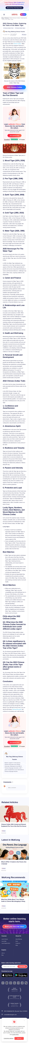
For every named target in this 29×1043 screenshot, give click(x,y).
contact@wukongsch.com (10, 1014)
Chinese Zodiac (17, 43)
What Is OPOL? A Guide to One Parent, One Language (13, 862)
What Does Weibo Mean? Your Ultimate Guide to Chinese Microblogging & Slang (13, 900)
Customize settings (8, 1038)
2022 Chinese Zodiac (14, 87)
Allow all (19, 1038)
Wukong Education (17, 709)
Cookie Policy (15, 1034)
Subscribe (22, 966)
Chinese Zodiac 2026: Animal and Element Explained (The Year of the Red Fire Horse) (13, 825)
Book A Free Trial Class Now (14, 7)
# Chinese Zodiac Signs (20, 28)
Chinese (7, 18)
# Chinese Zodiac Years (8, 28)
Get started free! (14, 135)
